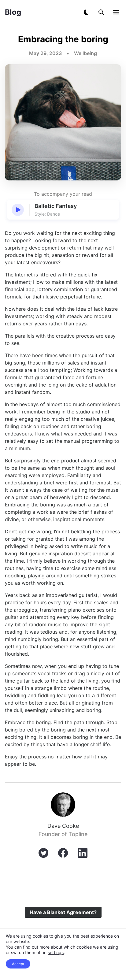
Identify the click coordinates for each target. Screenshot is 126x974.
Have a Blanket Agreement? (63, 912)
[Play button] (18, 210)
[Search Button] (101, 12)
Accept (18, 963)
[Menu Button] (116, 12)
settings (56, 952)
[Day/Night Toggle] (86, 12)
